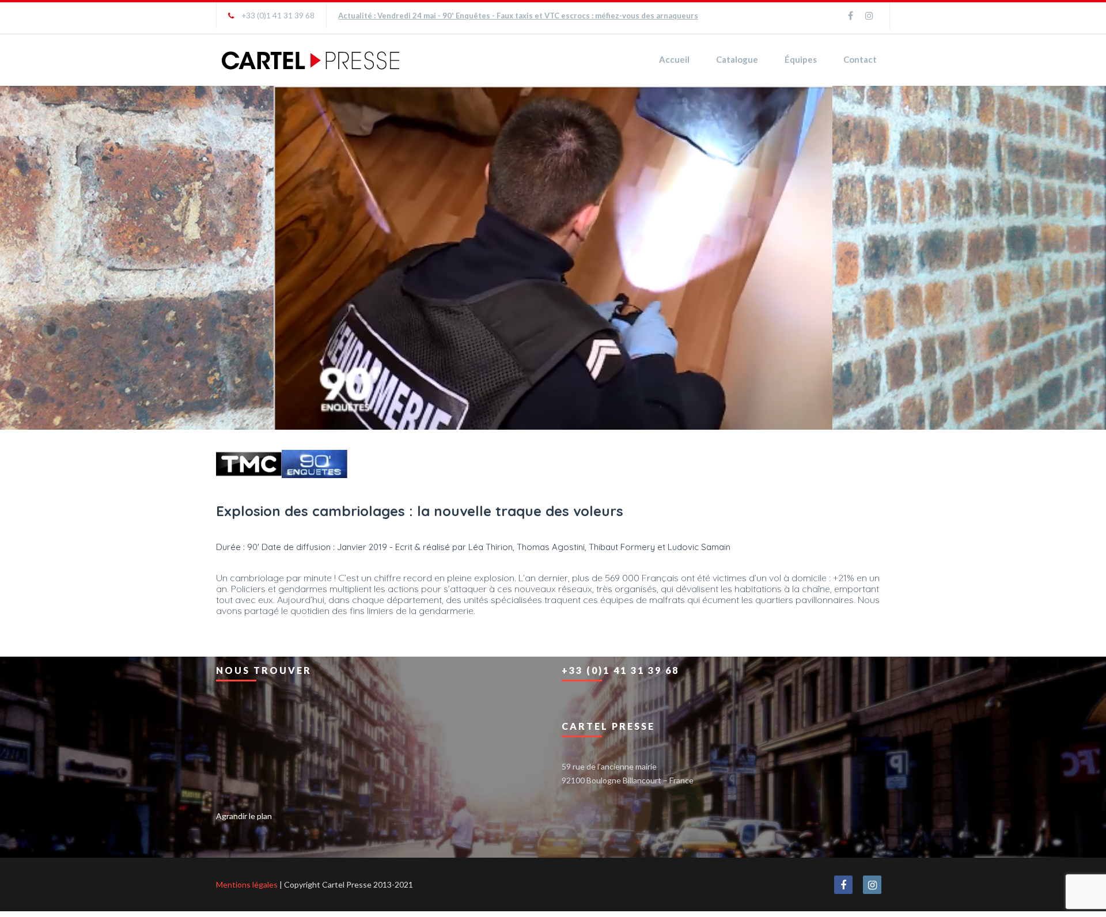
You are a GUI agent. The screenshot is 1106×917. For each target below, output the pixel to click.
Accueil (674, 59)
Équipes (801, 59)
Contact (860, 59)
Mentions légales (247, 883)
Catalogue (737, 59)
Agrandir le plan (244, 814)
